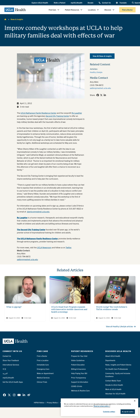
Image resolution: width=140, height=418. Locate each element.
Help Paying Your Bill (79, 373)
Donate (90, 3)
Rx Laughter (77, 113)
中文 (4, 369)
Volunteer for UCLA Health (115, 393)
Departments (110, 360)
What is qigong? (13, 307)
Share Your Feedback (11, 360)
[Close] (134, 400)
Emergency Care (43, 369)
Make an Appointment (45, 373)
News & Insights (17, 19)
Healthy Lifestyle (96, 72)
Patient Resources (72, 10)
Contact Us (106, 3)
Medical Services (43, 377)
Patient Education (78, 365)
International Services (11, 365)
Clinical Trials (42, 382)
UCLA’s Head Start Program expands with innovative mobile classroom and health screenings (69, 309)
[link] (97, 95)
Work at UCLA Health (113, 389)
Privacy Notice (52, 402)
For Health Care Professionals (116, 369)
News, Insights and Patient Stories (118, 365)
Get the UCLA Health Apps (13, 382)
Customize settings (109, 411)
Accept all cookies (127, 412)
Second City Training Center (57, 116)
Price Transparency (78, 377)
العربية (5, 373)
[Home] (5, 19)
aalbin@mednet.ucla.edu (27, 259)
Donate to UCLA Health (114, 385)
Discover (107, 10)
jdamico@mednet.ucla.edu (38, 211)
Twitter (68, 247)
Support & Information (79, 382)
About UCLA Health (112, 356)
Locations (92, 10)
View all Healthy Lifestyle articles (119, 326)
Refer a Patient (59, 3)
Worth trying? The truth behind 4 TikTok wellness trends (111, 308)
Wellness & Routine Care (80, 390)
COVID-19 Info (76, 386)
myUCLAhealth (76, 3)
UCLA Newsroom (44, 247)
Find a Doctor (127, 10)
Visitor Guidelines (77, 360)
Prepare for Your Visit (79, 356)
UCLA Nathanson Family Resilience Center (38, 113)
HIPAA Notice (39, 402)
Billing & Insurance (78, 369)
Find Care (52, 10)
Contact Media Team (113, 380)
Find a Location (42, 360)
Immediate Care (43, 365)
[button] (40, 3)
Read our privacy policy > (102, 406)
